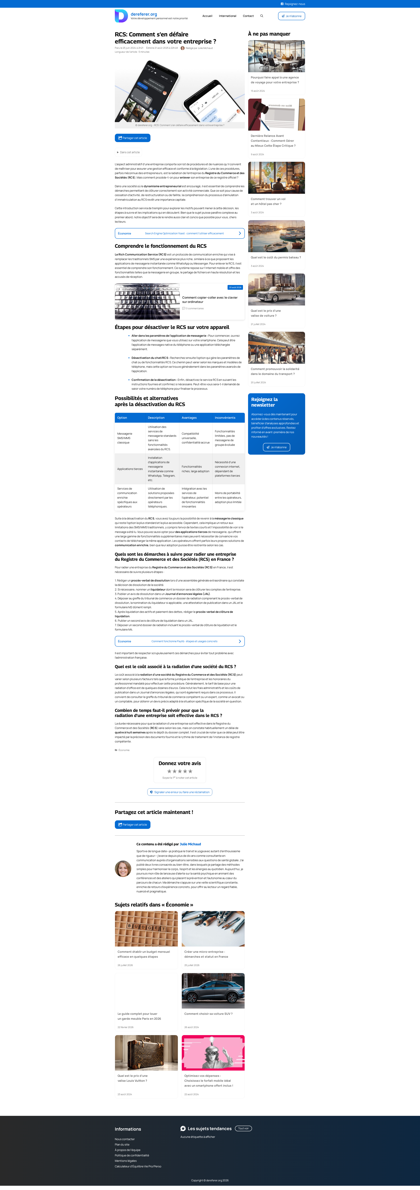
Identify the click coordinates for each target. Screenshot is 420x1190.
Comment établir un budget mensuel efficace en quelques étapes (144, 954)
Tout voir (243, 1128)
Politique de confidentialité (132, 1155)
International (227, 16)
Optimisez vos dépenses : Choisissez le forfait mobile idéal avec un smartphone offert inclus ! (208, 1080)
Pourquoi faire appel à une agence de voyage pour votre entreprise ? (275, 79)
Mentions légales (126, 1161)
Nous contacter (125, 1139)
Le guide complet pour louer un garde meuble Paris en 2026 (139, 1016)
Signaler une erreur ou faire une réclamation (182, 792)
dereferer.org (144, 14)
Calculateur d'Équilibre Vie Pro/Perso (138, 1166)
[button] (261, 16)
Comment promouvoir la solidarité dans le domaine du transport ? (275, 371)
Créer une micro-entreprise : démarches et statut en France (206, 954)
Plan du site (122, 1144)
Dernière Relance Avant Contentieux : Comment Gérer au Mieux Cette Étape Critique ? (273, 140)
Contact (248, 16)
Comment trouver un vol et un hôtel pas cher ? (268, 201)
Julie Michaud (190, 844)
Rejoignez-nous (295, 4)
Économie (124, 750)
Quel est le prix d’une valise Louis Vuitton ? (133, 1078)
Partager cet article (134, 138)
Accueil (207, 16)
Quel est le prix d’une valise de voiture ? (266, 313)
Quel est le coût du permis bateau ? (276, 257)
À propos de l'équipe (127, 1150)
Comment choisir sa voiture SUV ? (208, 1014)
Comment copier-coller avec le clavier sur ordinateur (210, 299)
